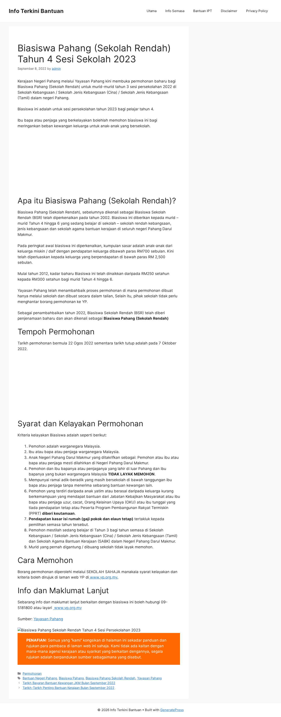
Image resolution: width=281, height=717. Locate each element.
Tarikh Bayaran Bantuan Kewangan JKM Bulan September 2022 (69, 683)
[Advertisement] (99, 165)
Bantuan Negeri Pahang (40, 678)
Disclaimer (229, 11)
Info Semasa (174, 11)
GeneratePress (172, 710)
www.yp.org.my (103, 577)
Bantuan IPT (202, 11)
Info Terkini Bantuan (36, 11)
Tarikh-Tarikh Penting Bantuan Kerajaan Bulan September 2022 (68, 688)
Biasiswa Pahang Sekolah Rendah (110, 678)
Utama (152, 11)
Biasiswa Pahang (71, 678)
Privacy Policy (257, 11)
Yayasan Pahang (48, 619)
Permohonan (32, 673)
